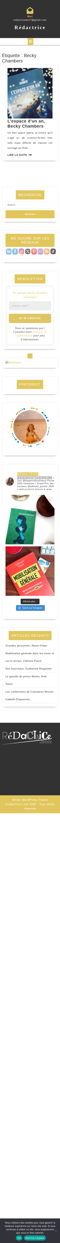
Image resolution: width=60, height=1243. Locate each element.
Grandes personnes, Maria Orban (26, 645)
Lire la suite (17, 155)
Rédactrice (30, 27)
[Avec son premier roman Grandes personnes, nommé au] (30, 519)
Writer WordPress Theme (30, 800)
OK (19, 1238)
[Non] (56, 1230)
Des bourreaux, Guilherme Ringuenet (29, 668)
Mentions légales (35, 1238)
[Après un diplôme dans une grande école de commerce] (30, 571)
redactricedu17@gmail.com (30, 20)
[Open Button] (31, 41)
